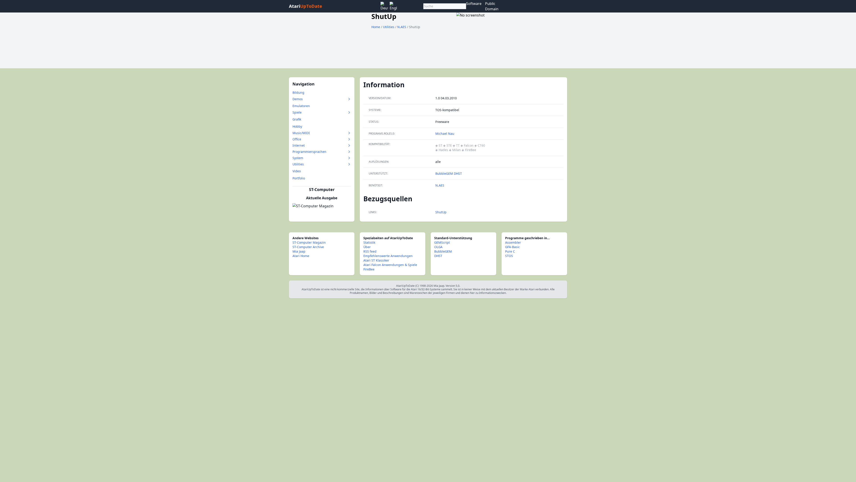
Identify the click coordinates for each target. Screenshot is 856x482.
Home (375, 27)
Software (474, 3)
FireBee (368, 269)
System (297, 158)
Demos (297, 99)
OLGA (438, 247)
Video (296, 171)
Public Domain (491, 6)
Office (296, 139)
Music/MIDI (301, 133)
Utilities (389, 27)
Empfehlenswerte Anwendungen (388, 256)
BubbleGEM (444, 173)
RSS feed (370, 251)
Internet (298, 145)
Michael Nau (444, 133)
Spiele (297, 112)
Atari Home (300, 256)
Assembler (513, 242)
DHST (458, 173)
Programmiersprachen (309, 152)
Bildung (298, 92)
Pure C (510, 251)
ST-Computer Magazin (309, 242)
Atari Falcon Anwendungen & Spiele (390, 265)
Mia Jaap (298, 251)
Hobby (297, 126)
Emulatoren (301, 106)
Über (367, 247)
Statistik (369, 242)
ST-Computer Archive (308, 247)
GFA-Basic (512, 247)
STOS (509, 256)
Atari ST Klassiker (376, 260)
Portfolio (298, 178)
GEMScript (442, 242)
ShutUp (441, 212)
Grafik (296, 119)
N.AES (402, 27)
